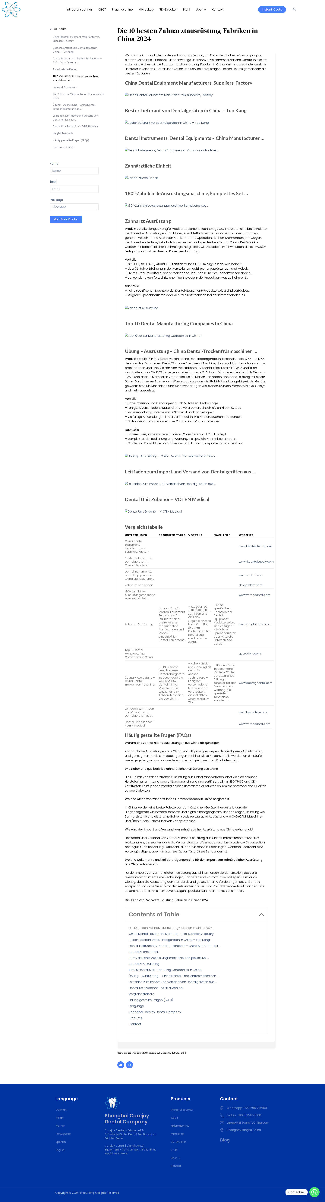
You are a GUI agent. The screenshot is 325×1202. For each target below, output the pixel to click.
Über (199, 9)
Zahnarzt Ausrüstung (65, 87)
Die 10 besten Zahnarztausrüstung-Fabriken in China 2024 (171, 928)
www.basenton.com (253, 712)
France (60, 1126)
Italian (60, 1118)
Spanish (61, 1142)
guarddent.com (250, 653)
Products (135, 1018)
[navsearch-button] (294, 9)
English (60, 1150)
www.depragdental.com (256, 683)
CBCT (102, 9)
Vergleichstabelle (63, 133)
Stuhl (186, 9)
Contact (135, 1024)
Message (56, 200)
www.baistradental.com (255, 546)
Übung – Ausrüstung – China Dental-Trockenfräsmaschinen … (74, 106)
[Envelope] (120, 1064)
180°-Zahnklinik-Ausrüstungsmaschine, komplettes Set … (76, 78)
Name (54, 163)
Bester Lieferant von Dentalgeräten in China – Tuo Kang (75, 49)
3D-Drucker (168, 9)
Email (53, 181)
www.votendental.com (254, 595)
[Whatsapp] (129, 1064)
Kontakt (218, 9)
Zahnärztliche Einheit (65, 69)
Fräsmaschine (122, 9)
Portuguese (63, 1134)
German (61, 1110)
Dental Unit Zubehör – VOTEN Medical (75, 126)
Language (136, 1006)
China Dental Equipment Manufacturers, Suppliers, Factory (76, 38)
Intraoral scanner (79, 9)
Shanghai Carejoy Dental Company (155, 1012)
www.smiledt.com (251, 575)
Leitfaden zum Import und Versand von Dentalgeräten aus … (75, 117)
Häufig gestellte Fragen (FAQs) (71, 140)
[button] (261, 914)
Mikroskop (146, 9)
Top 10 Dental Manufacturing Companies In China (78, 95)
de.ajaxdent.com (250, 585)
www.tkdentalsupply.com (256, 561)
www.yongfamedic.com (255, 624)
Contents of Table (63, 147)
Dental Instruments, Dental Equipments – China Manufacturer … (77, 60)
